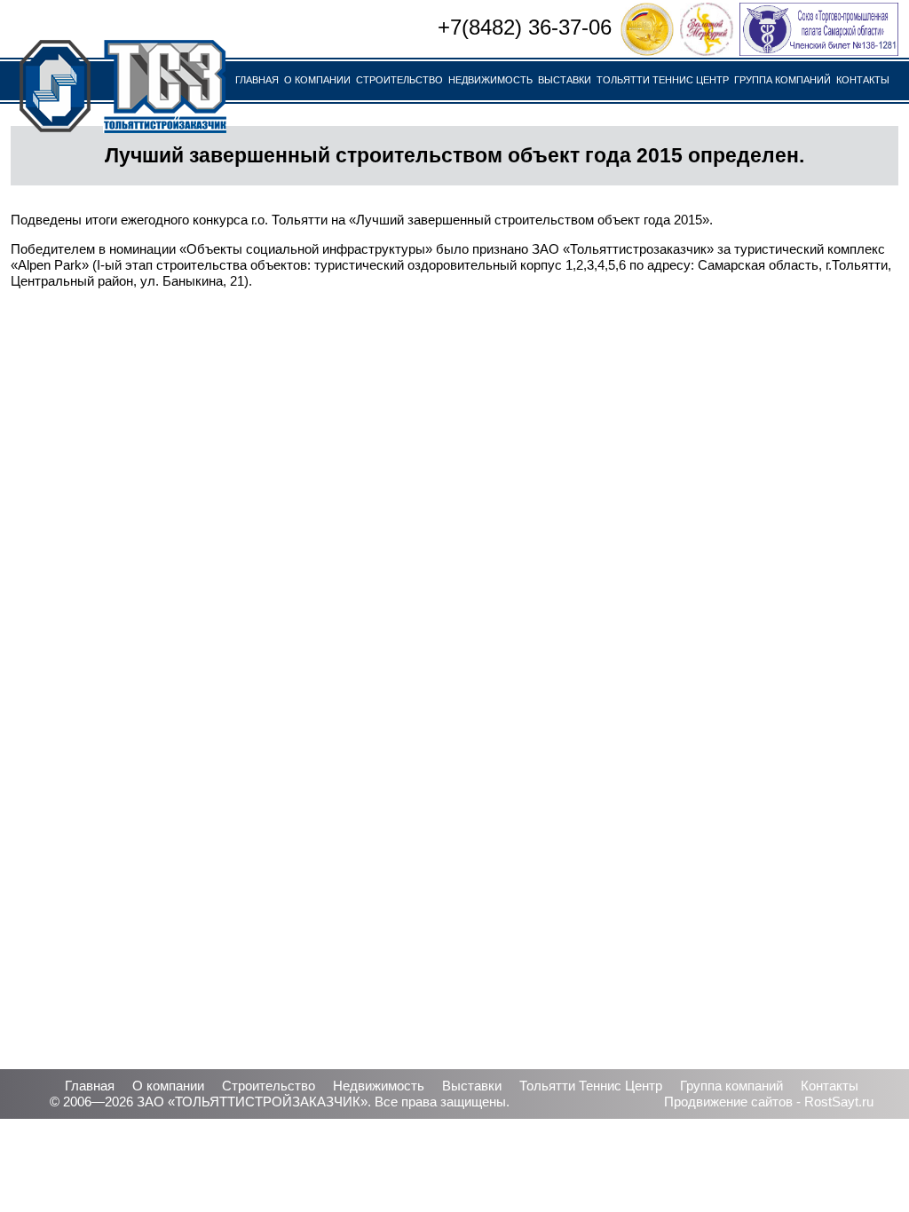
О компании (317, 80)
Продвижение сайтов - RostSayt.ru (768, 1101)
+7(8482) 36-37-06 (525, 27)
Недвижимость (490, 80)
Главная (257, 80)
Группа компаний (782, 80)
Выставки (564, 80)
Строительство (399, 80)
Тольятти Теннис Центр (663, 80)
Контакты (862, 80)
